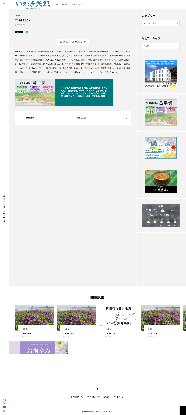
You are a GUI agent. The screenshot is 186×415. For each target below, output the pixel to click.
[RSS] (4, 410)
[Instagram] (4, 400)
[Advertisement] (161, 254)
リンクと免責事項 (93, 397)
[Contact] (4, 407)
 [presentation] (177, 298)
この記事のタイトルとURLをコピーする (73, 42)
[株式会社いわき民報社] (33, 4)
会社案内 (106, 397)
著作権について (77, 397)
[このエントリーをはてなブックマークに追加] (27, 33)
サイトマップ (118, 397)
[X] (4, 403)
